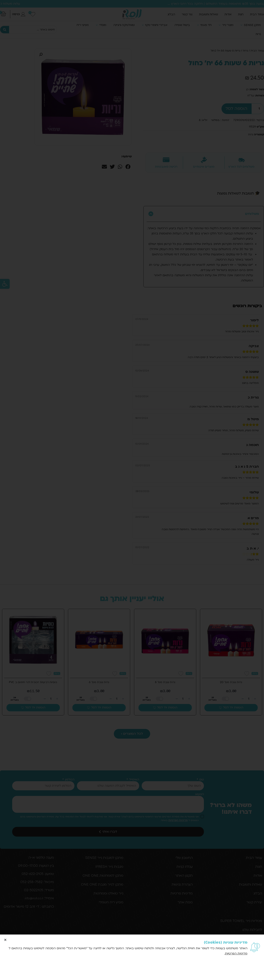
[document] (132, 481)
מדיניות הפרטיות (236, 953)
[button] (5, 939)
